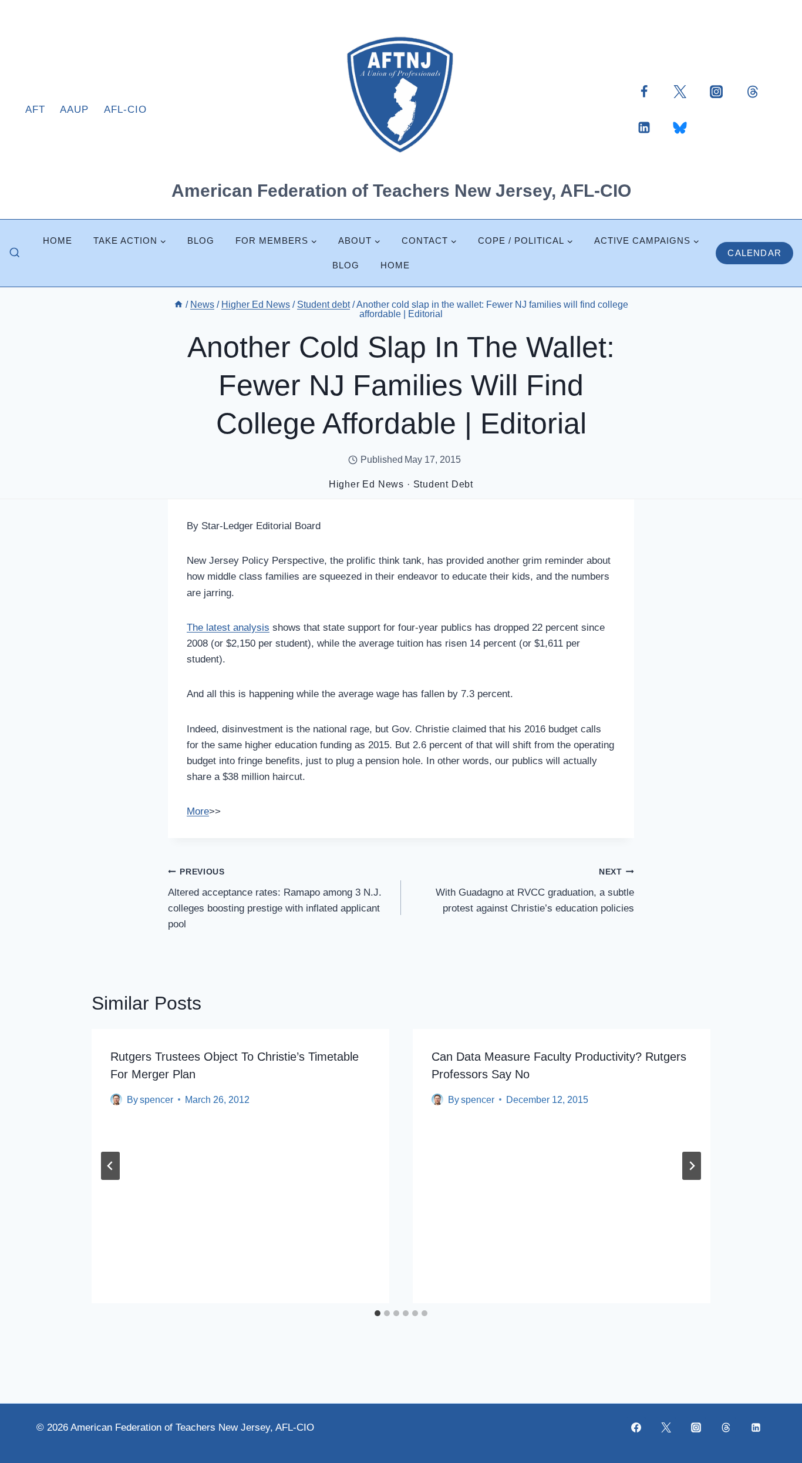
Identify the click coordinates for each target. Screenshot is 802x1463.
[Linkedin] (644, 127)
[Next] (691, 1166)
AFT (35, 109)
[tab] (377, 1313)
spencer (156, 1100)
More (198, 811)
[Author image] (116, 1099)
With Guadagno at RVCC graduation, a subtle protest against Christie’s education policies (535, 890)
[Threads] (753, 91)
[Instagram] (716, 91)
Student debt (443, 484)
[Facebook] (644, 91)
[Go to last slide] (110, 1166)
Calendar (754, 253)
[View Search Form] (15, 253)
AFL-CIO (125, 109)
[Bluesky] (680, 127)
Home (57, 240)
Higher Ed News (366, 484)
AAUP (74, 109)
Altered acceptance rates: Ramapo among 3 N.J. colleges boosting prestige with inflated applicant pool (275, 898)
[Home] (178, 305)
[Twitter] (680, 91)
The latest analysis (228, 627)
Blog (200, 240)
